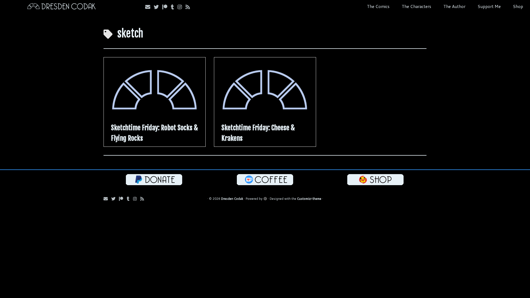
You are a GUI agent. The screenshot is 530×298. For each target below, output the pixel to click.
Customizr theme (309, 198)
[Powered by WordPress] (265, 197)
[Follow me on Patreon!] (166, 6)
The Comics (378, 6)
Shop (518, 6)
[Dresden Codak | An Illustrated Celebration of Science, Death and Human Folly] (61, 7)
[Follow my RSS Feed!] (190, 6)
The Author (454, 6)
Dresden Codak (232, 198)
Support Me (489, 6)
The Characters (416, 6)
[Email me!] (149, 6)
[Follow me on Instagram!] (181, 6)
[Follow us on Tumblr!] (174, 6)
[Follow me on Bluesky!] (158, 6)
